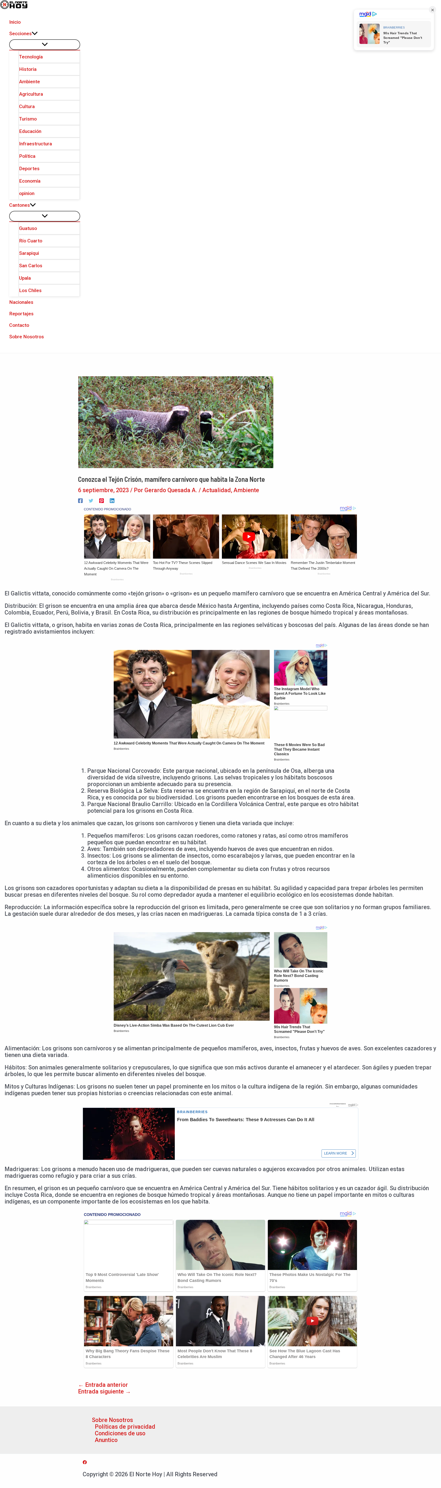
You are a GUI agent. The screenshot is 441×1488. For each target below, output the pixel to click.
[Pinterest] (101, 500)
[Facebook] (80, 500)
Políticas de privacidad (125, 1426)
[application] (35, 33)
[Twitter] (91, 500)
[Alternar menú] (44, 44)
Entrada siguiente (104, 1391)
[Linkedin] (112, 500)
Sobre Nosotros (112, 1420)
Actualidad (216, 490)
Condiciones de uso (120, 1433)
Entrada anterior (103, 1385)
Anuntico (106, 1440)
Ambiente (246, 490)
